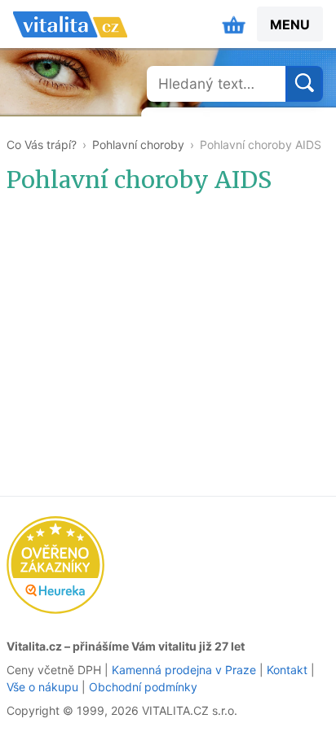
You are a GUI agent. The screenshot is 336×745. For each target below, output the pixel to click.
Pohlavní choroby (138, 144)
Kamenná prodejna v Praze (184, 670)
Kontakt (287, 670)
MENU (290, 24)
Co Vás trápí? (42, 144)
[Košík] (234, 24)
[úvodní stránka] (70, 24)
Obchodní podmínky (143, 687)
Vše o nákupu (42, 687)
